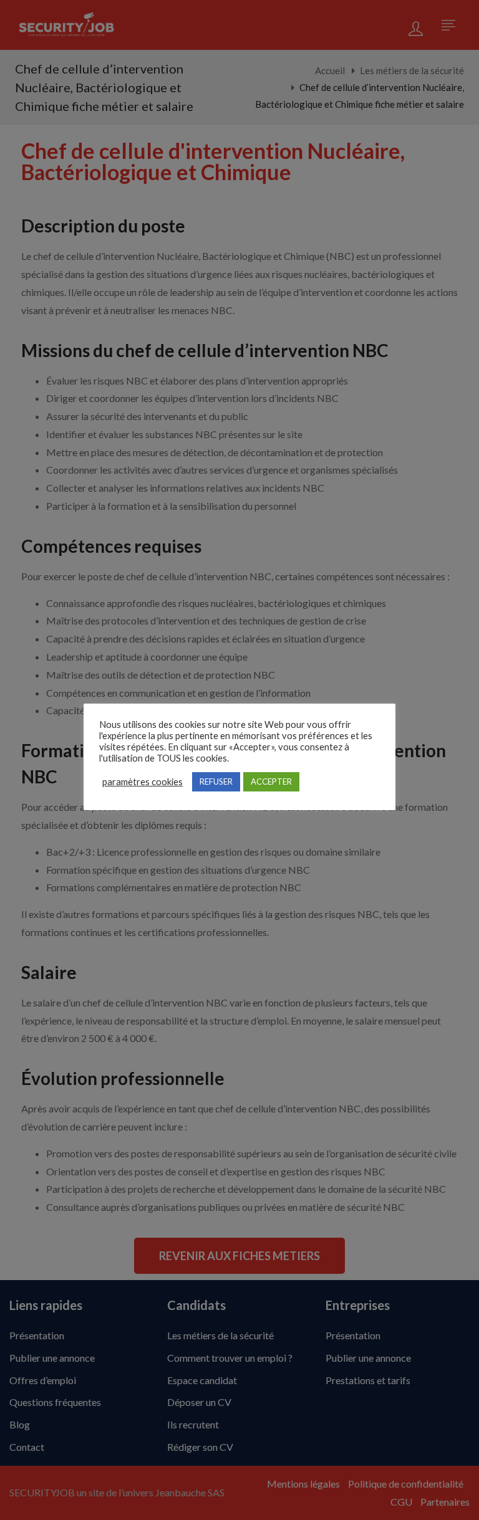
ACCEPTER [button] (271, 781)
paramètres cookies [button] (142, 782)
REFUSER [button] (216, 781)
